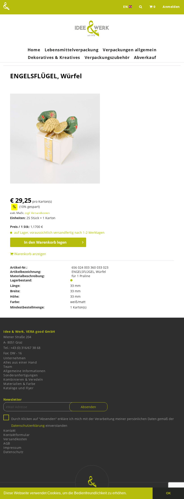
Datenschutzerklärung (28, 425)
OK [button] (168, 493)
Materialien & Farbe (19, 384)
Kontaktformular (16, 435)
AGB (6, 443)
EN (128, 6)
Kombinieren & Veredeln (23, 379)
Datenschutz (13, 452)
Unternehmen (14, 358)
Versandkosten (15, 439)
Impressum (12, 447)
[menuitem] (152, 6)
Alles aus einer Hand (20, 362)
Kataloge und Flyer (18, 388)
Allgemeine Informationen (24, 371)
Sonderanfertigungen (20, 375)
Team (7, 366)
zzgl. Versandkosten (37, 213)
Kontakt (9, 430)
